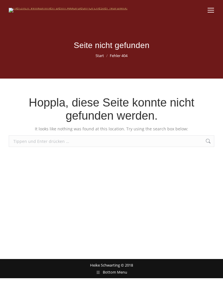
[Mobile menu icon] (210, 10)
